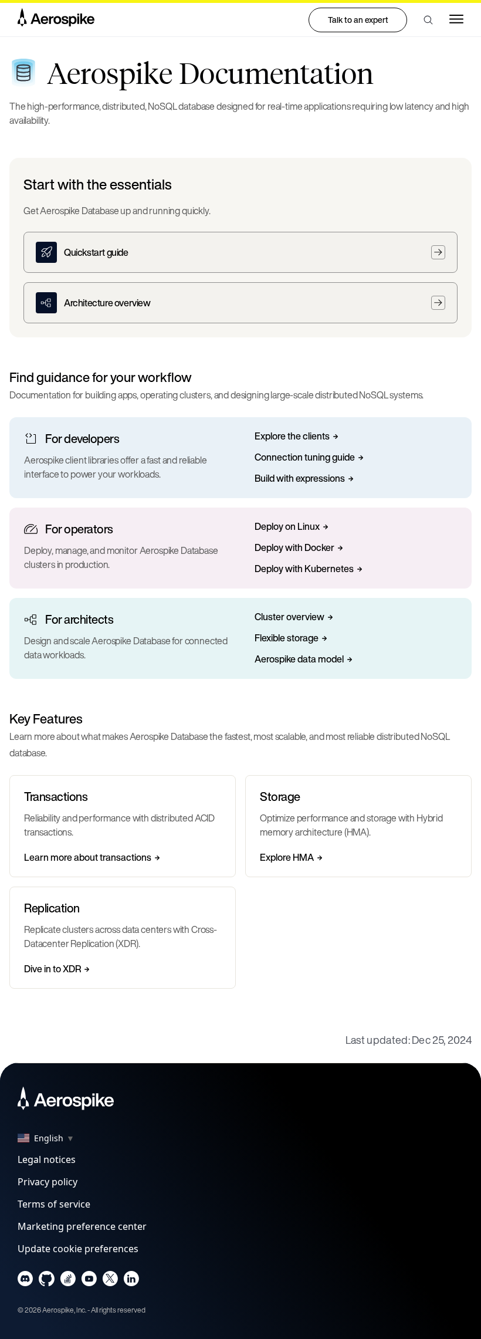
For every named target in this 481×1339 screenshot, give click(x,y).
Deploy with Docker (294, 548)
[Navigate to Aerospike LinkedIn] (131, 1281)
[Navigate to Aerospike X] (110, 1281)
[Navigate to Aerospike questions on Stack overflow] (68, 1281)
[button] (428, 20)
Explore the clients (292, 436)
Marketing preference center (82, 1226)
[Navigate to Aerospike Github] (47, 1281)
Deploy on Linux (287, 527)
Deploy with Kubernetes (304, 569)
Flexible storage (287, 638)
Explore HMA (287, 858)
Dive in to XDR (52, 969)
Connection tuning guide (305, 457)
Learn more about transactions (87, 858)
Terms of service (54, 1204)
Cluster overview (289, 617)
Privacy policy (47, 1181)
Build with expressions (300, 478)
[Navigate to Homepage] (56, 20)
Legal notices (47, 1159)
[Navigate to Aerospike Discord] (25, 1281)
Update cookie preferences (78, 1248)
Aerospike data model (299, 659)
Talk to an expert (358, 19)
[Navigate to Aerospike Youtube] (89, 1281)
